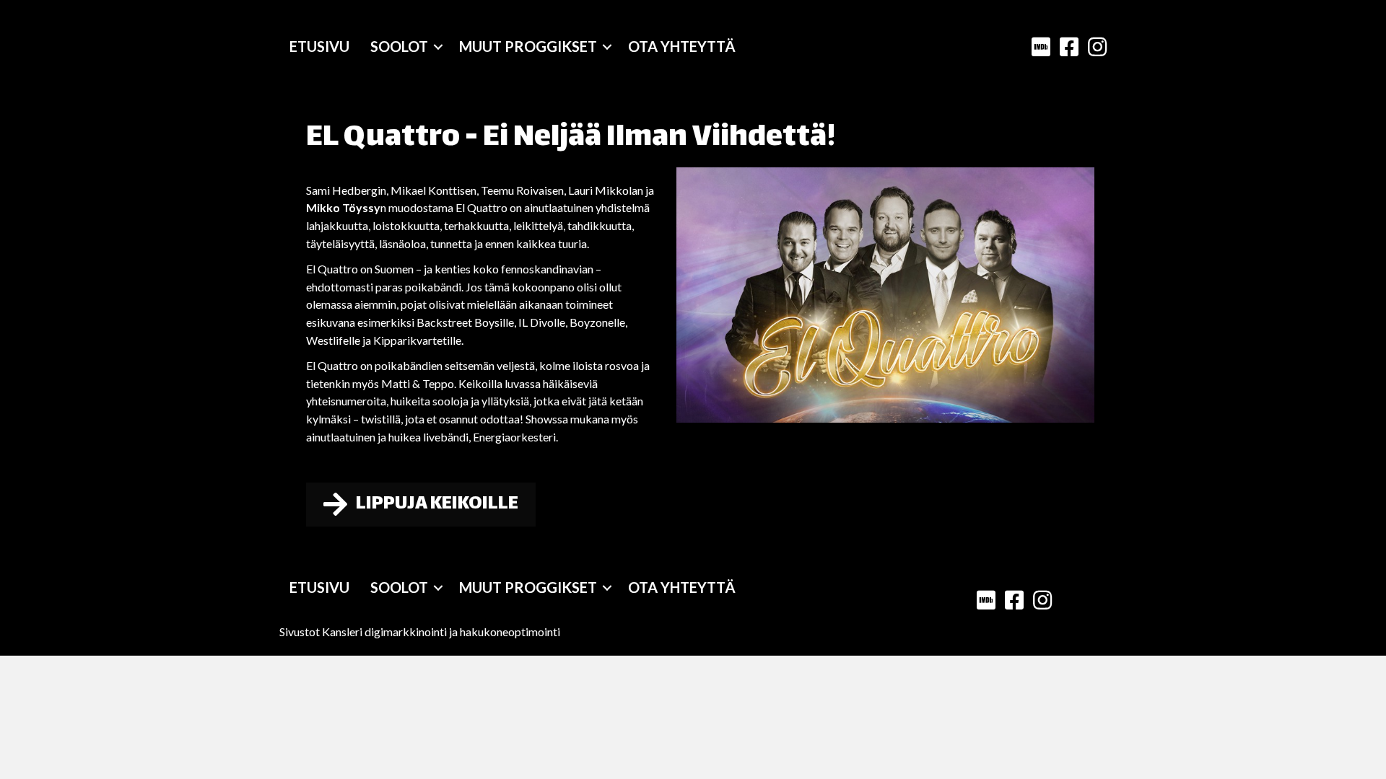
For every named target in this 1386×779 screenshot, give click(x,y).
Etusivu (319, 46)
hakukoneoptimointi (510, 631)
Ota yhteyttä (682, 46)
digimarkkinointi (406, 631)
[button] (438, 46)
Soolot (399, 46)
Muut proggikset (528, 46)
